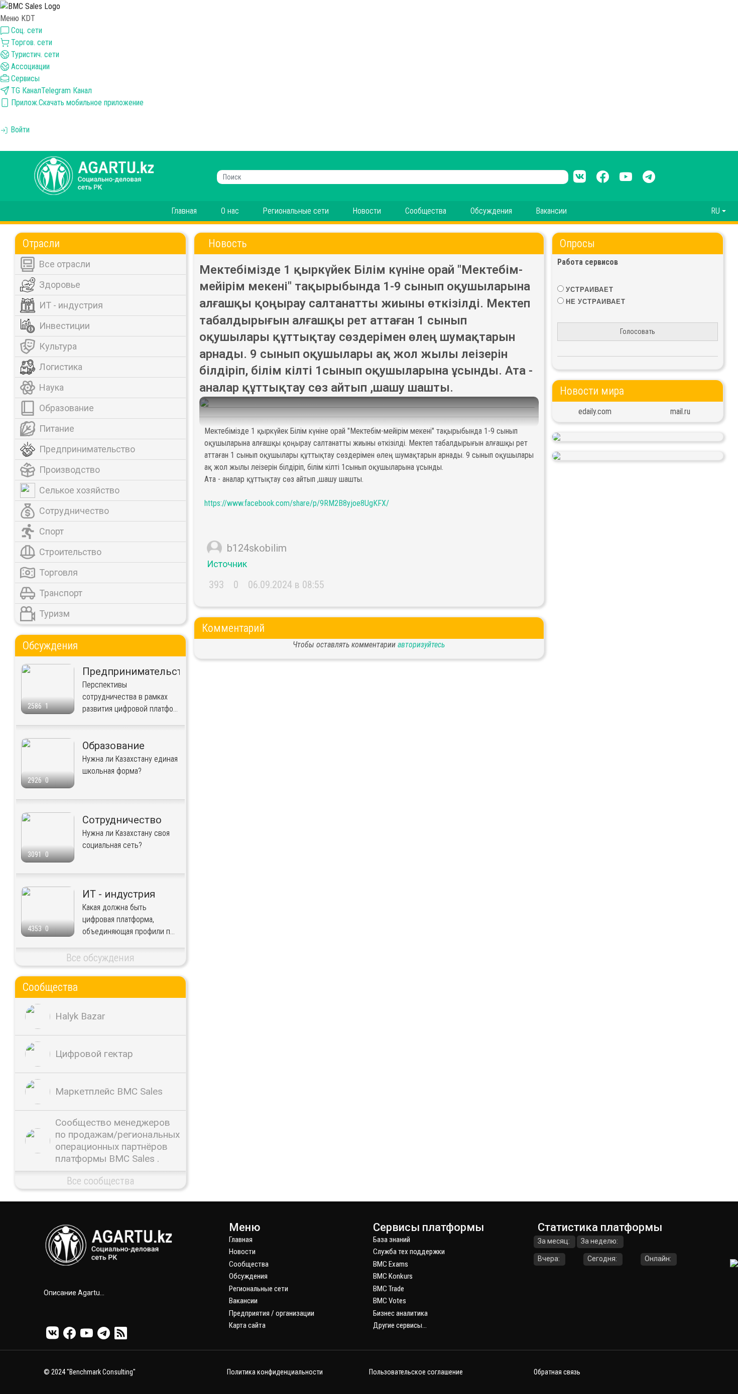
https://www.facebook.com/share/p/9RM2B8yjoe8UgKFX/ (296, 503)
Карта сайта (247, 1325)
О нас (230, 211)
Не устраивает (596, 301)
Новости (367, 211)
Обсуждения (491, 211)
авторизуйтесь (421, 644)
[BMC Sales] (30, 6)
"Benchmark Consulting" (101, 1372)
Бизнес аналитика (400, 1313)
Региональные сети (296, 211)
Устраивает (589, 289)
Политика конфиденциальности (275, 1372)
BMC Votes (389, 1300)
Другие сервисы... (400, 1325)
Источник (227, 564)
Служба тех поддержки (409, 1251)
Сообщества (425, 211)
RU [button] (715, 211)
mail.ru (680, 411)
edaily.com (594, 411)
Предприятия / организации (271, 1313)
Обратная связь (557, 1372)
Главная (184, 211)
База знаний (391, 1239)
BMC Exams (390, 1264)
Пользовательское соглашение (416, 1372)
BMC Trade (388, 1288)
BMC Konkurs (393, 1276)
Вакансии (551, 211)
